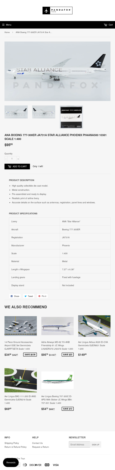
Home (7, 32)
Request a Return (40, 446)
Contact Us (37, 442)
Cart (110, 24)
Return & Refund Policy (15, 446)
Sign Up (95, 444)
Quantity (8, 153)
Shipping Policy (11, 442)
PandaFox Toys (18, 458)
